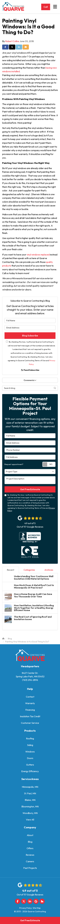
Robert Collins (12, 41)
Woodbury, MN (30, 813)
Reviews (30, 854)
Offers (30, 848)
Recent (10, 569)
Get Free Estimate (30, 920)
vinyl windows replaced (38, 254)
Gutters (30, 764)
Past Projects (30, 867)
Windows (30, 751)
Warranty (30, 703)
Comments (29, 380)
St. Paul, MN (30, 793)
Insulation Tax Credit (30, 716)
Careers (30, 861)
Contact (30, 696)
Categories (29, 569)
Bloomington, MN (30, 806)
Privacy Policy (25, 908)
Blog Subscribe (30, 335)
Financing (30, 709)
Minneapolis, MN (30, 786)
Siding (30, 745)
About (30, 835)
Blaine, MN (30, 799)
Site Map (37, 908)
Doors (30, 758)
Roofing (30, 738)
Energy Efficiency (30, 771)
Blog (30, 841)
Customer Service (30, 722)
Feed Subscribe (31, 370)
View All (30, 819)
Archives (48, 569)
